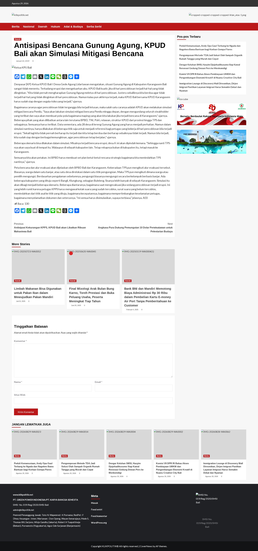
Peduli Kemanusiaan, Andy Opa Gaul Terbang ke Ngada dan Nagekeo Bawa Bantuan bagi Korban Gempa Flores (210, 47)
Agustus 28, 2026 (211, 476)
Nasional (28, 26)
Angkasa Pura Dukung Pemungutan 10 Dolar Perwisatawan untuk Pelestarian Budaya (135, 228)
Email (98, 381)
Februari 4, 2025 (132, 309)
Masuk (94, 503)
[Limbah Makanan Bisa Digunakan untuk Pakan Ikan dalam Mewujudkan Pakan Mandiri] (38, 266)
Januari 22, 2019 (22, 61)
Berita (15, 26)
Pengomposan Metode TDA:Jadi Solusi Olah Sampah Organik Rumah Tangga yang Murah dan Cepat (210, 57)
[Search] (244, 26)
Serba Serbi (94, 26)
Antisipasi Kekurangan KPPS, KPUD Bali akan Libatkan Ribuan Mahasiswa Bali (50, 228)
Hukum (55, 26)
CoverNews (146, 546)
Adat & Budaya (73, 26)
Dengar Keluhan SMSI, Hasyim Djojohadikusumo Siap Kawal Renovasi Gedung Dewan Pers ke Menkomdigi (209, 66)
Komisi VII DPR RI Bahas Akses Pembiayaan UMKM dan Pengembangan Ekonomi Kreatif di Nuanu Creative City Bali (210, 76)
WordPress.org (99, 522)
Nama (18, 381)
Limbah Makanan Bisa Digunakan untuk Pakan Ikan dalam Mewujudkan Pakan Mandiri (37, 293)
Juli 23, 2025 (20, 301)
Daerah (42, 26)
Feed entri (96, 509)
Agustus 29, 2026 (22, 473)
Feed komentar (99, 516)
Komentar (20, 340)
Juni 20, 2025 (76, 305)
